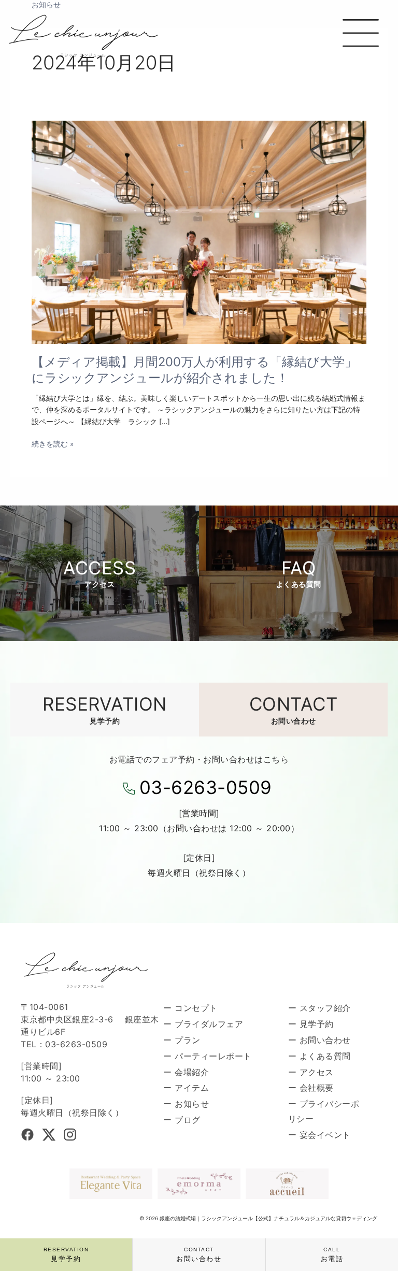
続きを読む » (53, 444)
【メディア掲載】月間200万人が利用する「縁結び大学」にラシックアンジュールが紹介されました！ (194, 369)
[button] (360, 35)
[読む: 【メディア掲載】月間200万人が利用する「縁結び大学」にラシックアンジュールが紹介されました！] (199, 231)
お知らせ (46, 5)
